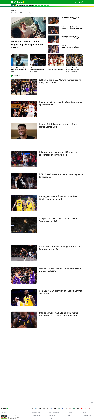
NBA (69, 415)
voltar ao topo (88, 402)
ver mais (81, 75)
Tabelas (56, 2)
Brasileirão (50, 2)
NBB (69, 418)
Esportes (70, 412)
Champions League (53, 418)
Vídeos (60, 2)
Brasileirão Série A (36, 415)
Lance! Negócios (87, 415)
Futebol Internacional (54, 412)
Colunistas (85, 418)
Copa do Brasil (35, 418)
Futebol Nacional (36, 412)
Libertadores (52, 415)
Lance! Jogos (74, 2)
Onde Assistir (66, 2)
